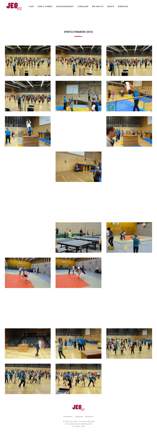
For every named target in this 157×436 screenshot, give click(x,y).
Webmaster (89, 416)
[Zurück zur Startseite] (14, 6)
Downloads (123, 6)
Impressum (79, 416)
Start (31, 6)
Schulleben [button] (83, 6)
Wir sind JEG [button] (98, 6)
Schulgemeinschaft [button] (65, 6)
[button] (28, 60)
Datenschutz (68, 416)
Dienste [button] (110, 6)
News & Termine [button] (45, 6)
